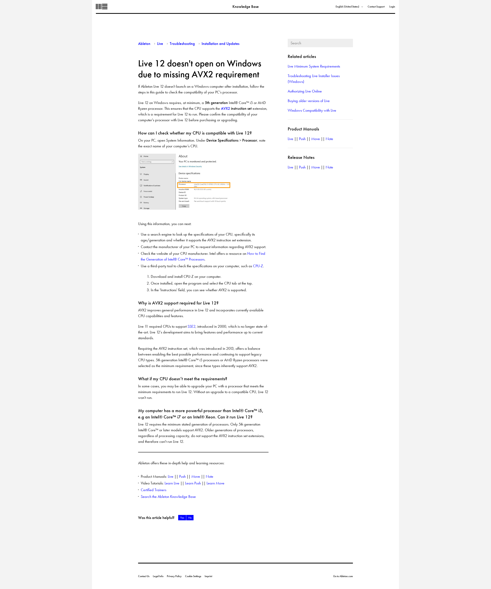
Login (392, 6)
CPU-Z (258, 265)
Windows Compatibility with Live (312, 110)
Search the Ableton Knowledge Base (168, 496)
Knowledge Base (245, 6)
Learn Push (193, 483)
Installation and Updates (220, 43)
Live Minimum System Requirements (314, 66)
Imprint (208, 576)
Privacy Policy (174, 576)
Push (182, 476)
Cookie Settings (193, 576)
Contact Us (143, 576)
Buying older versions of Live (309, 100)
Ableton (101, 6)
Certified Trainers (153, 489)
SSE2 (191, 326)
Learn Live (172, 483)
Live (160, 43)
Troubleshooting (182, 43)
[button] (182, 517)
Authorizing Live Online (305, 91)
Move (195, 476)
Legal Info (158, 576)
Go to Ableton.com (343, 576)
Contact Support (376, 6)
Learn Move (215, 483)
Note (209, 476)
